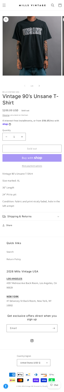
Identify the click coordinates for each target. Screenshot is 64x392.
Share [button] (9, 225)
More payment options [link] (32, 165)
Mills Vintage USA (27, 386)
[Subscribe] (53, 328)
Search (10, 251)
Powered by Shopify (41, 386)
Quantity (6, 130)
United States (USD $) (30, 362)
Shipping (5, 115)
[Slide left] (24, 85)
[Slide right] (39, 85)
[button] (4, 5)
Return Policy (14, 259)
